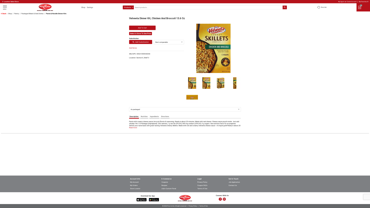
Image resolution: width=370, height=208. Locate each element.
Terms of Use (202, 189)
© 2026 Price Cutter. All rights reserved (174, 206)
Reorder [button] (324, 7)
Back (4, 14)
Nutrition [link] (144, 116)
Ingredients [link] (154, 116)
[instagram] (224, 200)
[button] (192, 83)
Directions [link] (165, 116)
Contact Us (233, 185)
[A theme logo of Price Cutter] (45, 7)
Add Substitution (142, 42)
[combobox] (128, 7)
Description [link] (134, 116)
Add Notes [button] (133, 48)
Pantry (16, 14)
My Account (134, 182)
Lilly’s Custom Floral (168, 189)
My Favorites (363, 1)
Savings (90, 7)
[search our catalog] (285, 7)
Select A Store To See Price (140, 33)
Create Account (352, 1)
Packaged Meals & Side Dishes (32, 14)
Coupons (164, 182)
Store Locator (135, 189)
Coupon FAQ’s (202, 185)
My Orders (134, 185)
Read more (133, 128)
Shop (83, 7)
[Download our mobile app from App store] (142, 199)
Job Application (234, 182)
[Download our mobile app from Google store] (154, 199)
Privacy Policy (202, 182)
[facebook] (220, 200)
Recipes (164, 185)
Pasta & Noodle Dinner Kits (56, 14)
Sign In (342, 1)
